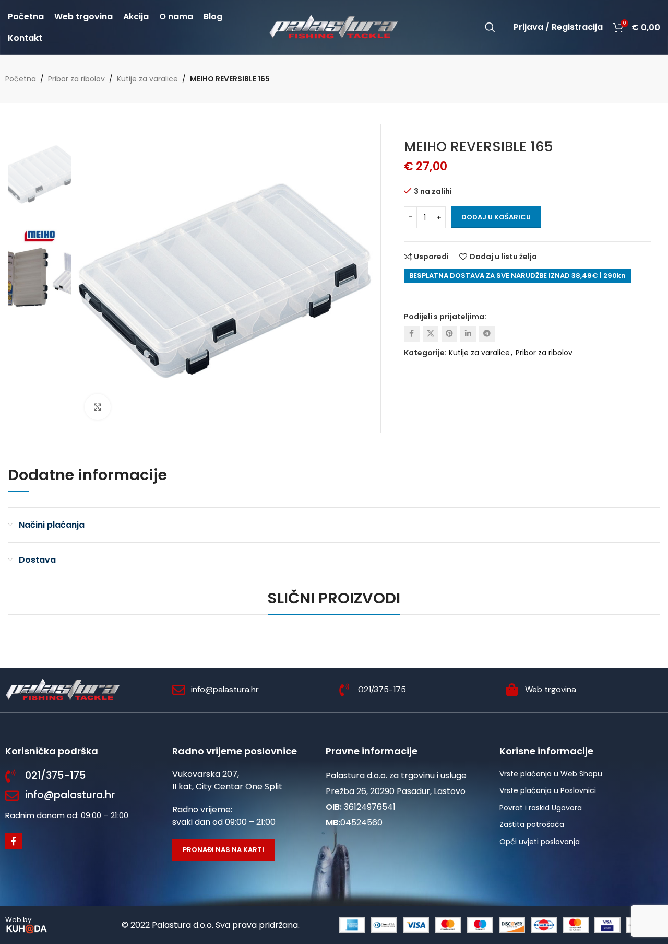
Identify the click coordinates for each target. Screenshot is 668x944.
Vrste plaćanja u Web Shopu (550, 773)
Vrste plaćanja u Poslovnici (547, 790)
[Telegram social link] (487, 334)
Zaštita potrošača (531, 824)
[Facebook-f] (13, 841)
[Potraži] (490, 27)
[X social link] (430, 334)
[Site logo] (334, 26)
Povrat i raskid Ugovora (540, 807)
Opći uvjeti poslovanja (539, 841)
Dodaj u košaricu (496, 217)
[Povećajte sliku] (98, 407)
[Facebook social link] (412, 334)
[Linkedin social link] (468, 334)
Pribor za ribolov (76, 79)
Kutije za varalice (147, 79)
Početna (20, 79)
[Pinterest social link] (449, 334)
